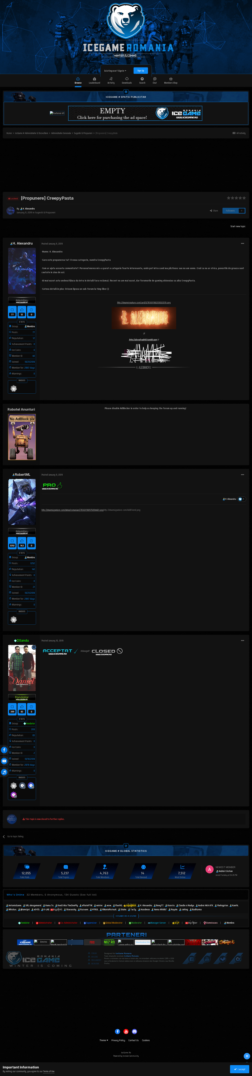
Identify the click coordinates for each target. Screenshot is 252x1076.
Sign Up (140, 71)
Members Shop (170, 83)
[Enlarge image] (53, 485)
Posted (52, 244)
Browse (78, 83)
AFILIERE (94, 956)
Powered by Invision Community (126, 1056)
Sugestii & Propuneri (45, 212)
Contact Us (133, 1040)
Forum (94, 953)
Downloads (127, 83)
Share (215, 211)
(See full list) (88, 894)
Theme (103, 1040)
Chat (155, 83)
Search (142, 83)
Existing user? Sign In (114, 71)
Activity (111, 83)
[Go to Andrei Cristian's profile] (210, 869)
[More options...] (242, 243)
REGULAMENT (96, 960)
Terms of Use (48, 1071)
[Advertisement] (126, 166)
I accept (241, 1069)
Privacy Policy (118, 1040)
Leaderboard (94, 83)
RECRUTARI (95, 963)
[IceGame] (38, 958)
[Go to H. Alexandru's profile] (10, 211)
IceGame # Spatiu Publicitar (126, 96)
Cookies (146, 1040)
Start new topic (237, 226)
